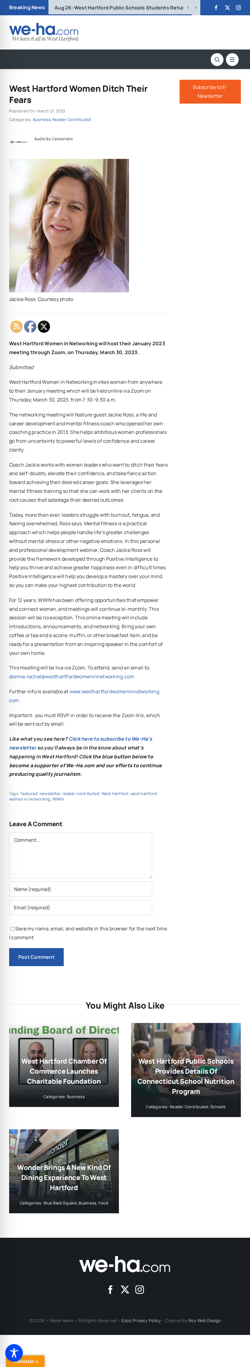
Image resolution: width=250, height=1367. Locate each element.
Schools (218, 1106)
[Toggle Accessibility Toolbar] (14, 1352)
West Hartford (115, 793)
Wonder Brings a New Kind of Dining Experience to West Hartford (64, 1177)
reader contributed (80, 793)
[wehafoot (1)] (125, 1258)
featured (29, 793)
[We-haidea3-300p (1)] (44, 25)
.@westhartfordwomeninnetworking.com (71, 676)
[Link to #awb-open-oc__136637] (217, 59)
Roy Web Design (204, 1320)
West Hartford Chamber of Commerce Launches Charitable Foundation (150, 7)
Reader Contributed (71, 119)
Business (42, 119)
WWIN (58, 799)
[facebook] (216, 7)
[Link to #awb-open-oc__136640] (232, 59)
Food (103, 1203)
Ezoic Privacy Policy (141, 1320)
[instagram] (238, 7)
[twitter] (227, 7)
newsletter (50, 793)
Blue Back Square (60, 1203)
